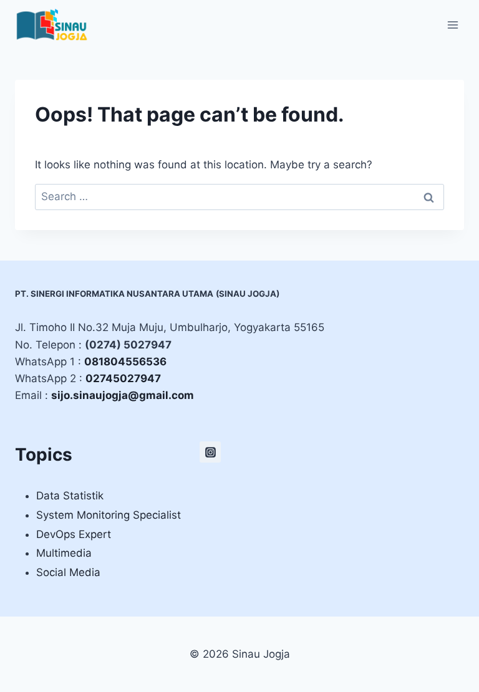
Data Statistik (70, 495)
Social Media (68, 572)
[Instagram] (210, 452)
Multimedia (64, 553)
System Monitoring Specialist (108, 515)
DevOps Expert (73, 534)
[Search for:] (239, 196)
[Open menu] (452, 24)
